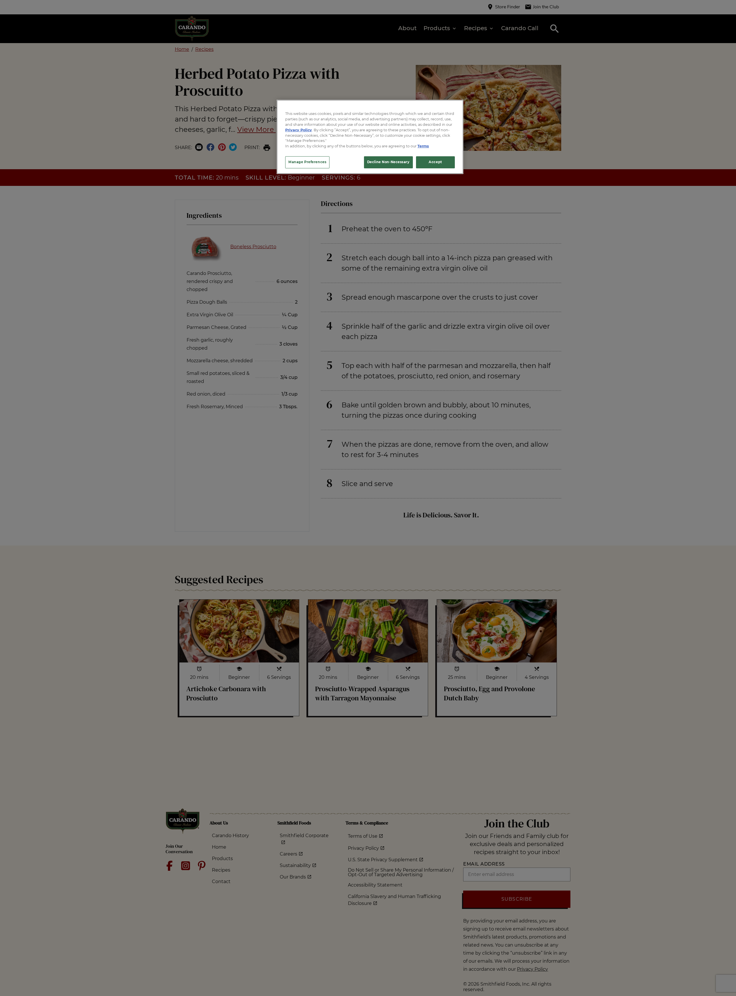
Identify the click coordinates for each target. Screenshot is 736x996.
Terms (423, 146)
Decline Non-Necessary (388, 162)
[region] (370, 137)
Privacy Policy (298, 130)
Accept (435, 162)
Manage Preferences (307, 162)
